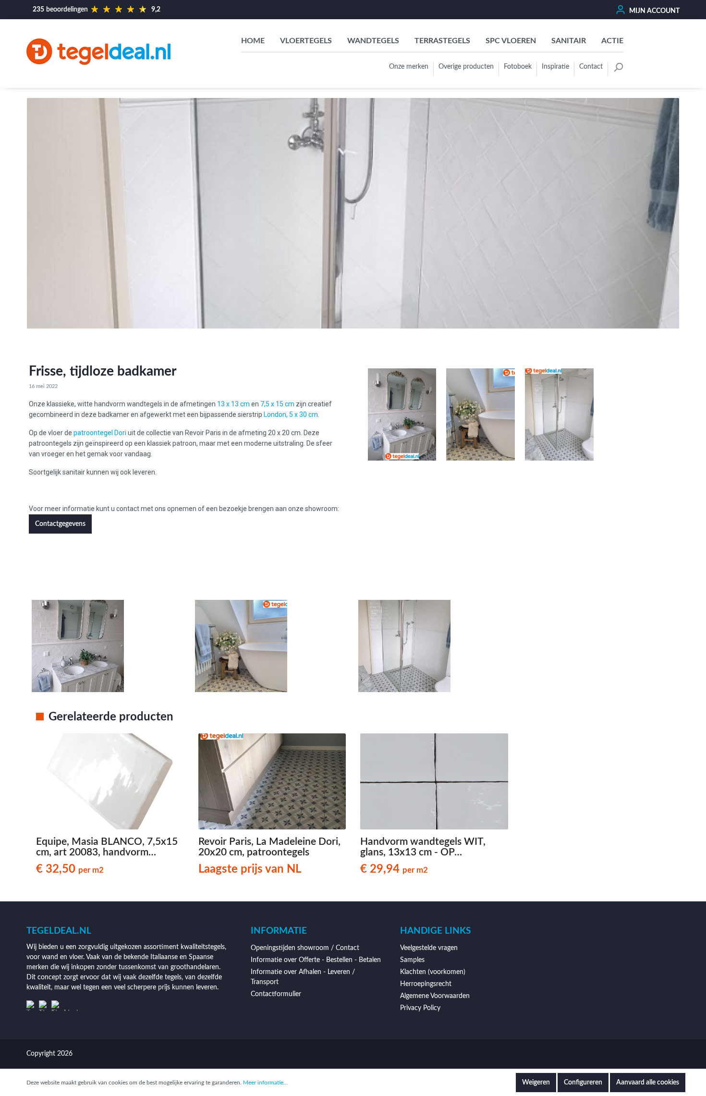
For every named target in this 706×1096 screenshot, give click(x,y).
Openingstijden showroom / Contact (305, 948)
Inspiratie (555, 66)
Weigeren (536, 1082)
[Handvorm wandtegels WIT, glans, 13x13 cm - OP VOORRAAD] (434, 781)
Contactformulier (276, 994)
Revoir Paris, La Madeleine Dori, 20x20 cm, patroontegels (269, 847)
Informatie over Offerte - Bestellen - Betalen (316, 960)
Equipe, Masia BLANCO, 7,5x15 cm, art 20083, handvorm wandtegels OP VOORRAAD (107, 847)
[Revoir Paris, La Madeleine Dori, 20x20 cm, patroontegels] (272, 781)
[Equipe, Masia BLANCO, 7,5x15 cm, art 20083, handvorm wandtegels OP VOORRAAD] (110, 781)
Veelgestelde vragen (429, 948)
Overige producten (466, 66)
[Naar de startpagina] (98, 51)
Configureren (583, 1082)
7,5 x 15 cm (277, 404)
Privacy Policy (420, 1008)
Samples (412, 960)
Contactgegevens (60, 524)
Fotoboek (518, 66)
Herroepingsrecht (425, 984)
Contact (591, 66)
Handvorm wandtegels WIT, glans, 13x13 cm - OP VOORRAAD (423, 847)
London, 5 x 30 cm (291, 414)
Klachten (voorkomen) (432, 972)
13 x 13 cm (233, 404)
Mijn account (654, 11)
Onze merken (408, 66)
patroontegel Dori (99, 433)
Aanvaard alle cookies (647, 1082)
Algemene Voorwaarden (435, 996)
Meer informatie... (265, 1082)
